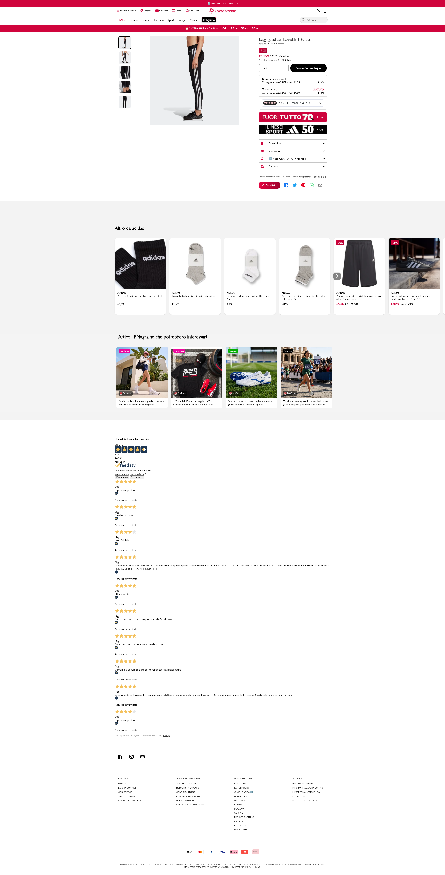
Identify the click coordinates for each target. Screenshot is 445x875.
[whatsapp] (312, 185)
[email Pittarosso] (142, 757)
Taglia (265, 68)
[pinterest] (303, 185)
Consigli (233, 350)
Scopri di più (320, 177)
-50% (263, 50)
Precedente (122, 477)
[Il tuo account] (318, 11)
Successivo (137, 477)
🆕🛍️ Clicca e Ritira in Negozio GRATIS (222, 3)
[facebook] (286, 185)
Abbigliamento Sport (307, 176)
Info (289, 60)
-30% (340, 242)
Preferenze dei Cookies (304, 800)
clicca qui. (166, 735)
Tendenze (124, 350)
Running (288, 350)
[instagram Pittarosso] (131, 757)
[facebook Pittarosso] (120, 757)
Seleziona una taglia (309, 68)
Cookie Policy (300, 796)
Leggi (320, 117)
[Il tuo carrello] (325, 11)
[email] (320, 185)
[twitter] (295, 185)
